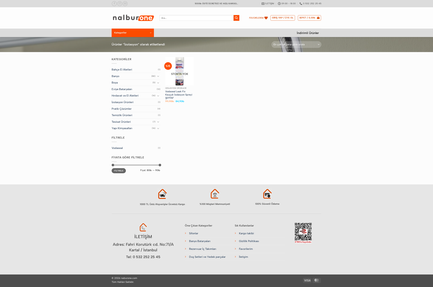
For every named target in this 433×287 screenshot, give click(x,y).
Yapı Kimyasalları (122, 128)
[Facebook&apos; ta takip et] (114, 3)
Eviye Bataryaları (122, 89)
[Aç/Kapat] (158, 76)
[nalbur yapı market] (133, 17)
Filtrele (118, 171)
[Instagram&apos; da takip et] (119, 3)
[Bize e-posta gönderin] (125, 3)
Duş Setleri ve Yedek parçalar (207, 256)
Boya (115, 82)
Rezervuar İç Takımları (202, 248)
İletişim (243, 256)
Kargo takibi (246, 233)
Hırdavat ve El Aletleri (125, 95)
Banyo (115, 76)
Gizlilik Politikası (249, 241)
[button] (282, 18)
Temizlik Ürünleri (122, 115)
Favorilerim (246, 248)
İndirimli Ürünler (308, 33)
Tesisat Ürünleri (121, 121)
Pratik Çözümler (122, 108)
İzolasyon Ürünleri (122, 102)
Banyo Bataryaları (199, 241)
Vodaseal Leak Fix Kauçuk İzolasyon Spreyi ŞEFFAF (178, 94)
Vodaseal (117, 148)
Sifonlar (193, 233)
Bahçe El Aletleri (122, 69)
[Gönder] (236, 18)
